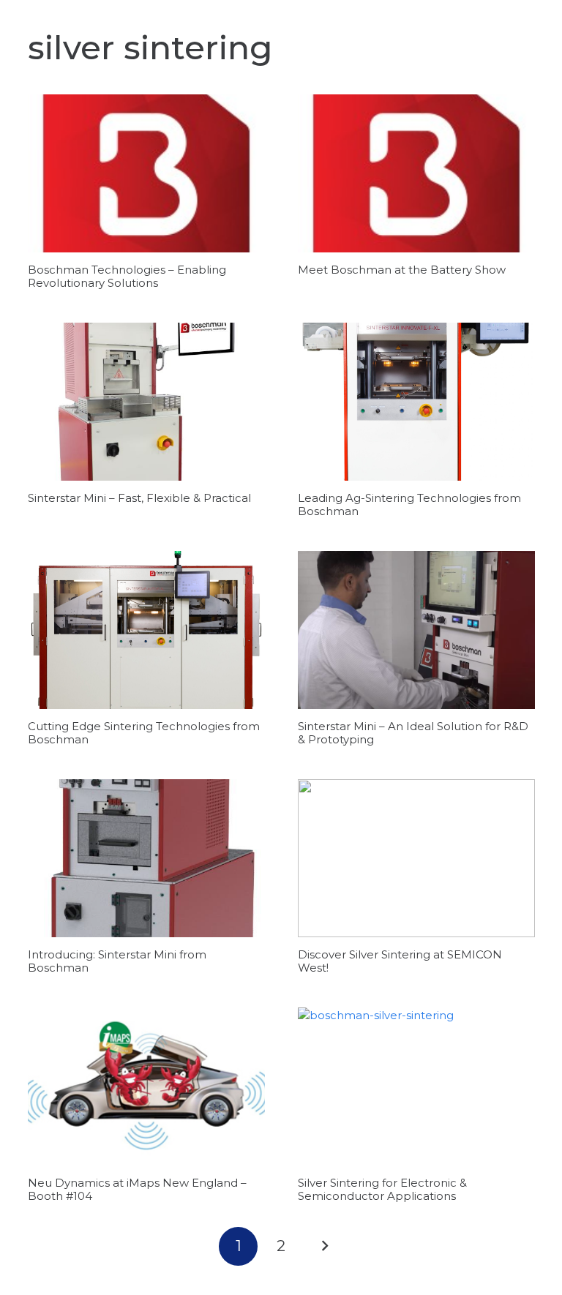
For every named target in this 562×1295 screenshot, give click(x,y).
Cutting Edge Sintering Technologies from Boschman (144, 732)
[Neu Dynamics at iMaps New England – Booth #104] (146, 1086)
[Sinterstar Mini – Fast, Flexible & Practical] (146, 402)
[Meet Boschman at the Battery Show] (416, 173)
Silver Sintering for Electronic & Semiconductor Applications (382, 1189)
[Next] (323, 1246)
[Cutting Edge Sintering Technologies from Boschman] (146, 630)
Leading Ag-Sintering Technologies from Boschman (409, 504)
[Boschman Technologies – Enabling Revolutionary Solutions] (146, 173)
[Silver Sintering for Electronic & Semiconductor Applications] (416, 1086)
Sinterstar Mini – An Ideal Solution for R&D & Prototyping (413, 732)
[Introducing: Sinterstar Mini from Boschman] (146, 858)
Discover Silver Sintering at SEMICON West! (400, 961)
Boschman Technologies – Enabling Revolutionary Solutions (127, 276)
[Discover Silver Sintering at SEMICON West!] (416, 858)
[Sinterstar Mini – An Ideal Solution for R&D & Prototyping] (416, 630)
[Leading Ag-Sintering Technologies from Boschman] (416, 402)
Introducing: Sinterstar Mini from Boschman (117, 961)
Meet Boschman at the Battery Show (402, 270)
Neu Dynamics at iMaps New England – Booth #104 (137, 1189)
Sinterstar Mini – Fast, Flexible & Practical (139, 498)
